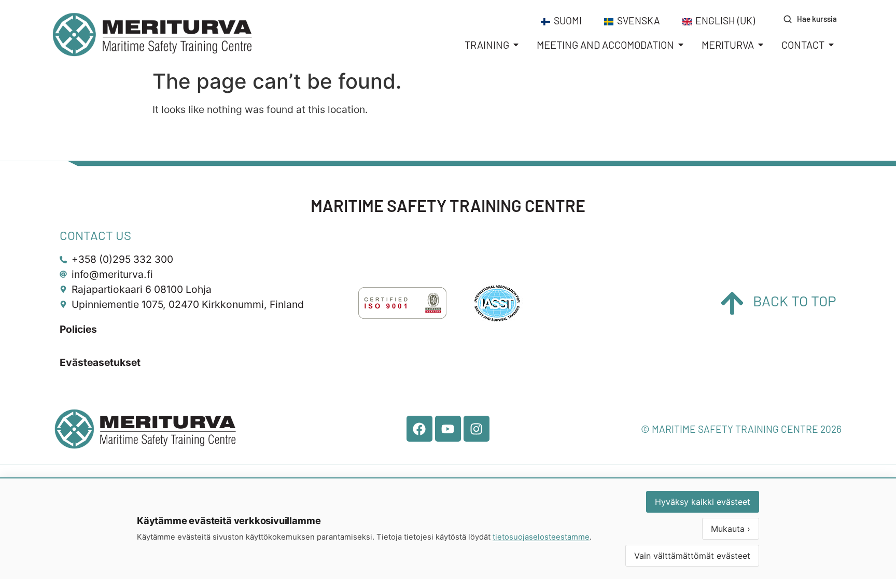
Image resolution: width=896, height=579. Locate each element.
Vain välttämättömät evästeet (692, 555)
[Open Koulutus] (516, 44)
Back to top (794, 300)
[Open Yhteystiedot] (831, 44)
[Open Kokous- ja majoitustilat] (681, 44)
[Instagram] (476, 429)
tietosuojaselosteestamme (541, 537)
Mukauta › (730, 529)
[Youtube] (448, 429)
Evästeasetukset (100, 362)
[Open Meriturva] (761, 44)
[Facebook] (419, 429)
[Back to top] (732, 303)
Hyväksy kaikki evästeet (702, 502)
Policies (78, 329)
